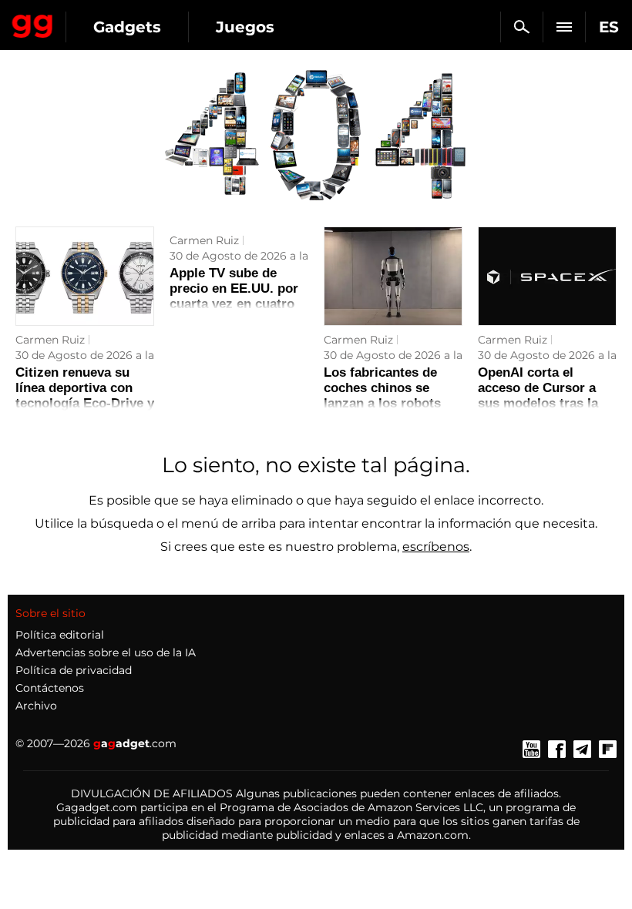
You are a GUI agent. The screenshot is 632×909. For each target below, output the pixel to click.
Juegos (245, 27)
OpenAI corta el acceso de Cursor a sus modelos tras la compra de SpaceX (538, 395)
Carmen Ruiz (50, 339)
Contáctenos (49, 688)
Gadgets (127, 27)
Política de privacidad (73, 670)
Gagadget (33, 23)
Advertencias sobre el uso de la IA (105, 652)
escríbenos (435, 546)
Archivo (36, 706)
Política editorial (59, 635)
